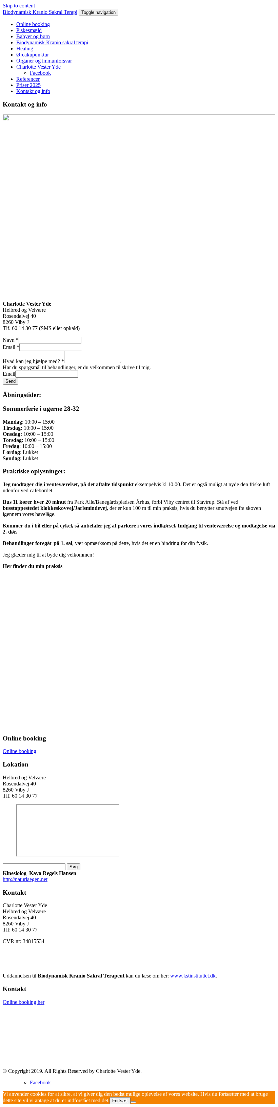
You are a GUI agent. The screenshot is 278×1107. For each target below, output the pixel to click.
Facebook (40, 73)
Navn (11, 340)
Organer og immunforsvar (44, 61)
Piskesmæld (29, 30)
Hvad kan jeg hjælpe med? (33, 361)
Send (10, 381)
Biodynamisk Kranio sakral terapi (52, 42)
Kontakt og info (33, 91)
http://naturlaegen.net (25, 879)
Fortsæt (120, 1100)
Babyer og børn (33, 36)
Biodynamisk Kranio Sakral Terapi (40, 12)
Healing (24, 48)
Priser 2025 (28, 85)
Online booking (33, 24)
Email (11, 347)
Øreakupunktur (32, 54)
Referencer (28, 79)
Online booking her (23, 1002)
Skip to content (19, 5)
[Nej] (133, 1102)
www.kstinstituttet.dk (193, 976)
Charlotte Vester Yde (38, 67)
